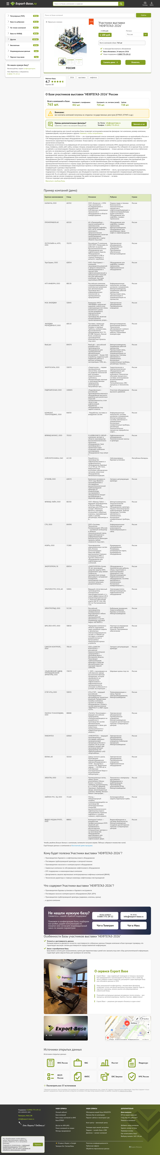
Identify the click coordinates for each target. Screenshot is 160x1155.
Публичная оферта (92, 1146)
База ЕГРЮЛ (60, 1120)
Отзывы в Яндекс (63, 1143)
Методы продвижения (63, 1131)
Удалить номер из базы (129, 1128)
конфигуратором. (29, 68)
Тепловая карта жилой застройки (97, 1127)
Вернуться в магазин (55, 22)
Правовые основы (127, 1131)
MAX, (28, 1115)
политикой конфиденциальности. (16, 1146)
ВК (31, 1115)
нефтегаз (93, 77)
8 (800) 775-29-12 (13, 74)
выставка (81, 77)
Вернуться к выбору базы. (55, 181)
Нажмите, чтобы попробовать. (91, 133)
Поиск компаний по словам (65, 1128)
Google (73, 1143)
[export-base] (23, 4)
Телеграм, (22, 1115)
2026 (72, 77)
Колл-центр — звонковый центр (97, 1122)
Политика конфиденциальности (97, 1143)
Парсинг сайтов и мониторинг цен (98, 1117)
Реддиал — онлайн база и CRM (96, 1130)
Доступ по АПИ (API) (62, 1125)
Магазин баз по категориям (95, 1115)
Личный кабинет (61, 1112)
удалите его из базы (126, 1091)
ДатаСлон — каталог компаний (96, 1133)
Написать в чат (139, 124)
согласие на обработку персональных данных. (16, 1149)
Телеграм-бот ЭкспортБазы (65, 1146)
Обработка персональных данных (97, 1148)
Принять (38, 1144)
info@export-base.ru (113, 123)
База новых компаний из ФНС (66, 1117)
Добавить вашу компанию (130, 1125)
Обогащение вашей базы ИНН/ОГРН (98, 1112)
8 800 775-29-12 (124, 54)
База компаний (61, 1115)
